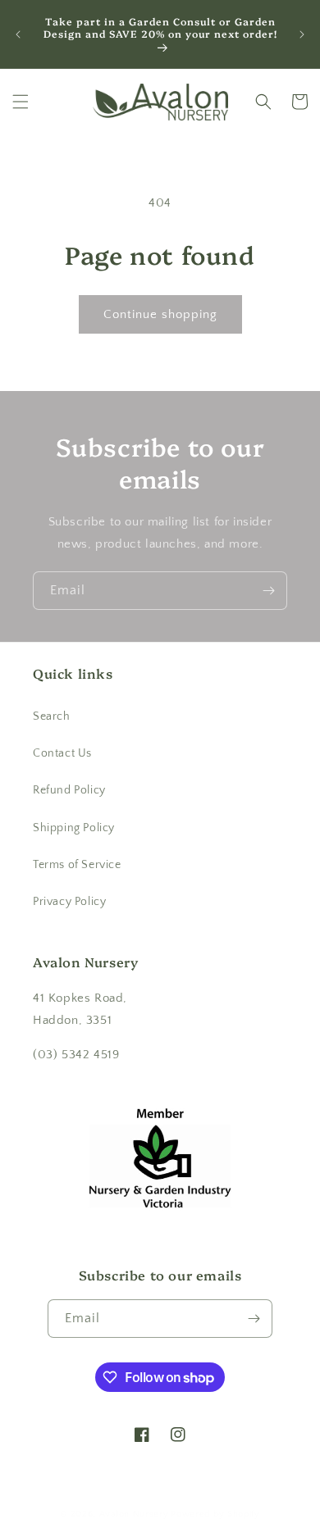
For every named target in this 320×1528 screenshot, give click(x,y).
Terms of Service (77, 864)
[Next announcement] (302, 34)
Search (52, 716)
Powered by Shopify (215, 1514)
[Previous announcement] (18, 34)
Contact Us (62, 753)
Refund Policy (69, 790)
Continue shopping (160, 314)
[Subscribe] (268, 590)
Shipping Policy (74, 827)
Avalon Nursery (134, 1514)
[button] (20, 102)
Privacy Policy (69, 901)
